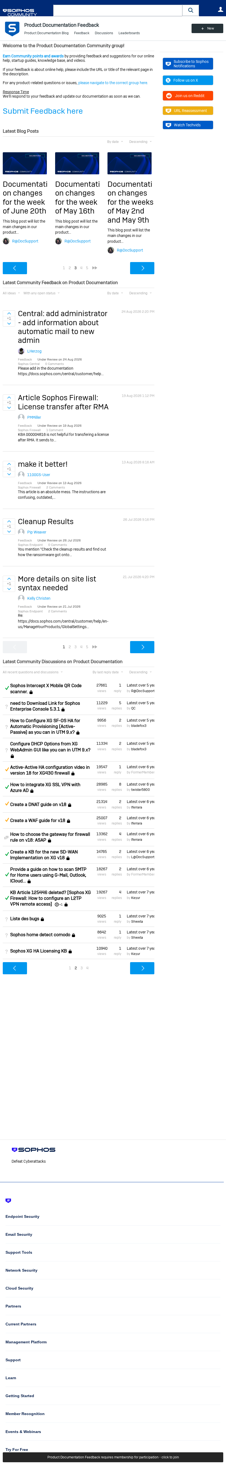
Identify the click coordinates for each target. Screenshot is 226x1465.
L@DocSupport (142, 857)
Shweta (137, 921)
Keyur (135, 898)
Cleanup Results (46, 521)
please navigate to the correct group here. (113, 82)
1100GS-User (38, 474)
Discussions (104, 33)
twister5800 (140, 790)
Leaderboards (129, 33)
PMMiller (34, 417)
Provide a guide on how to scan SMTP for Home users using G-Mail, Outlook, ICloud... (48, 875)
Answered (7, 688)
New (210, 28)
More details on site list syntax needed (57, 583)
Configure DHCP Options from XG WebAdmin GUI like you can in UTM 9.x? (50, 746)
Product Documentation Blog (46, 33)
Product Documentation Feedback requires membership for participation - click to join (113, 1457)
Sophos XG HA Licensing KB (38, 951)
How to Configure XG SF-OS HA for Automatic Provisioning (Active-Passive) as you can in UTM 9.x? (45, 726)
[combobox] (117, 10)
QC (133, 708)
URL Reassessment (190, 110)
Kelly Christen (38, 598)
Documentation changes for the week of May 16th (77, 197)
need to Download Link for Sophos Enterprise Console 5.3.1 (45, 706)
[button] (190, 10)
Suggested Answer (7, 769)
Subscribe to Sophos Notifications (191, 63)
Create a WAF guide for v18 (37, 820)
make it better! (43, 464)
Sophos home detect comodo (40, 935)
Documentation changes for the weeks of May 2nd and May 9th (130, 202)
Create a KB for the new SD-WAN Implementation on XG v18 (44, 855)
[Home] (27, 12)
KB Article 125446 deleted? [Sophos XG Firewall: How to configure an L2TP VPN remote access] (50, 898)
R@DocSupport (25, 241)
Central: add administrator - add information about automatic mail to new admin (62, 327)
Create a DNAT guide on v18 (38, 804)
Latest (140, 685)
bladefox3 (138, 726)
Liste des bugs (24, 919)
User (220, 9)
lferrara (136, 807)
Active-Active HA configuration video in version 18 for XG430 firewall (50, 770)
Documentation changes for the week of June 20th (25, 197)
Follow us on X (185, 80)
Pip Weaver (36, 532)
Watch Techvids (187, 124)
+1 (61, 904)
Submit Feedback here (43, 111)
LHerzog (34, 351)
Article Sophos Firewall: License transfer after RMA (63, 402)
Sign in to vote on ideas (9, 313)
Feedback (81, 33)
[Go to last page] (95, 268)
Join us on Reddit (190, 95)
